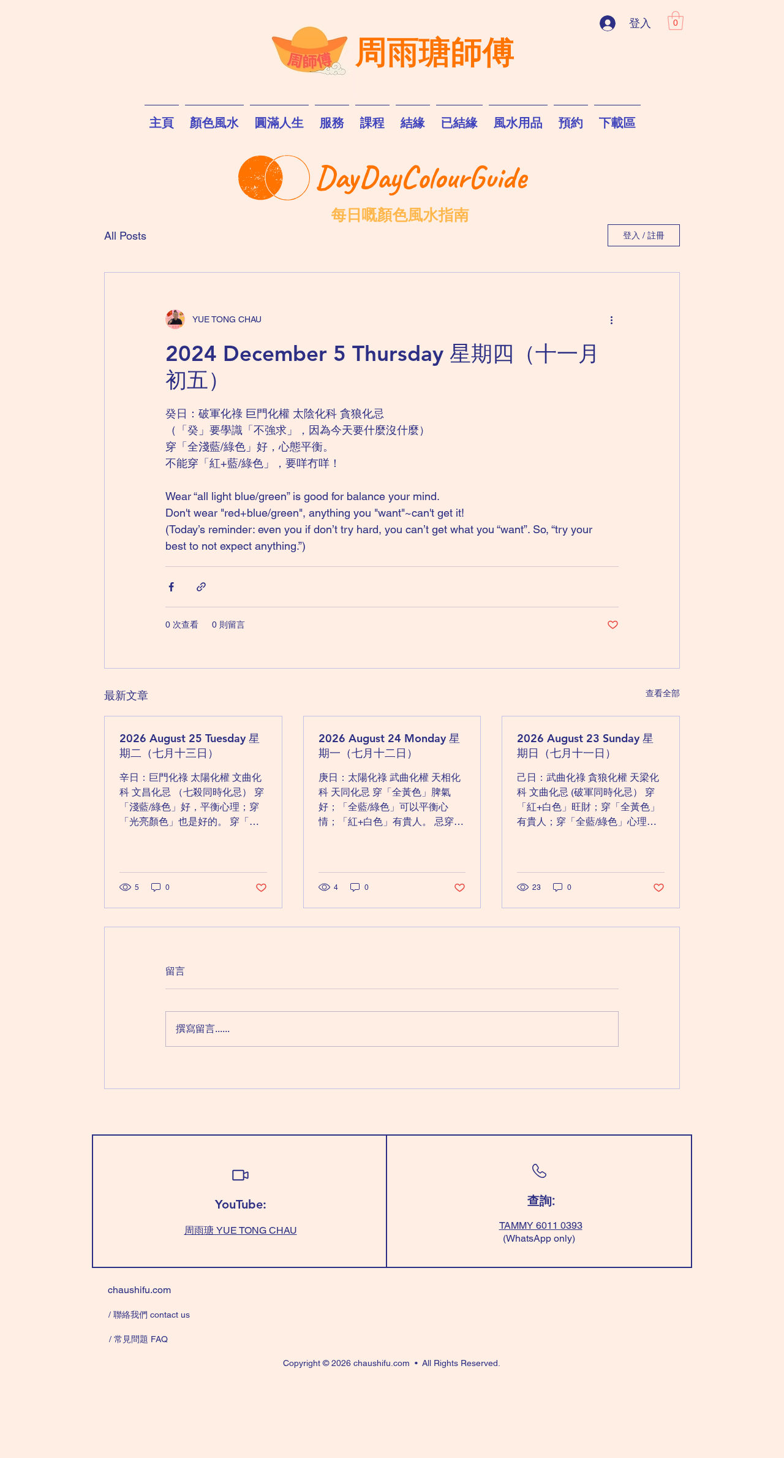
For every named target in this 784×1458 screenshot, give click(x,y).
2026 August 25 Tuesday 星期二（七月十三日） (189, 745)
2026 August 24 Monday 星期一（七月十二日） (389, 745)
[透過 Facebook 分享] (171, 587)
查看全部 (663, 693)
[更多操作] (611, 319)
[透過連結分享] (201, 587)
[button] (676, 20)
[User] (240, 1175)
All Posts (125, 235)
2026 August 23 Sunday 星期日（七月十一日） (585, 745)
